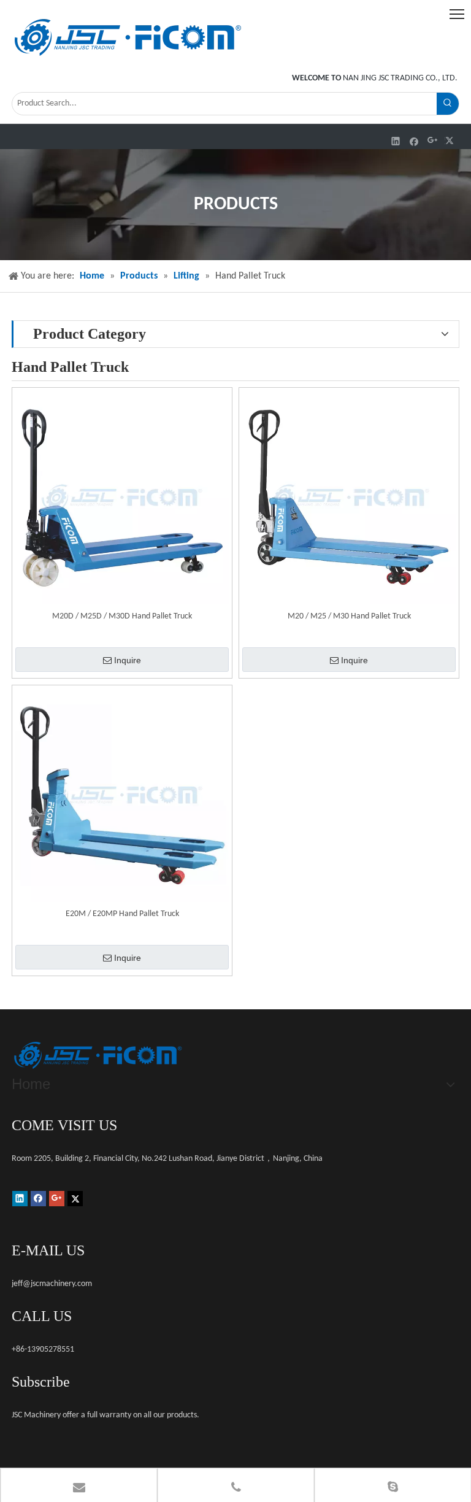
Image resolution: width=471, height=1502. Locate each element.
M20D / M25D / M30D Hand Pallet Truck (122, 616)
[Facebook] (414, 140)
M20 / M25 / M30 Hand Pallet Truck (349, 616)
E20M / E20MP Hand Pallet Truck (122, 914)
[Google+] (432, 140)
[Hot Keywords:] (448, 104)
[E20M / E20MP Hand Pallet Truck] (122, 795)
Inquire (127, 660)
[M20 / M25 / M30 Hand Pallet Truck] (349, 498)
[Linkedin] (396, 140)
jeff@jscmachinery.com (52, 1283)
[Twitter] (451, 140)
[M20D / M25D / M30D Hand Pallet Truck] (122, 498)
